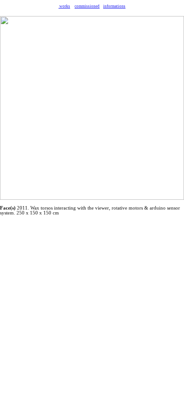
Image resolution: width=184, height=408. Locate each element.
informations (114, 6)
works (64, 6)
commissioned (87, 6)
